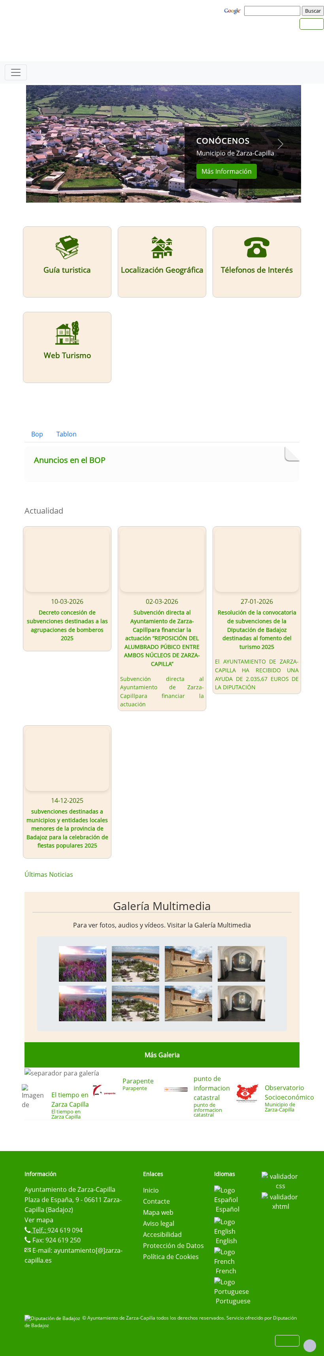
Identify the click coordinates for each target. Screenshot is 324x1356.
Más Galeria (162, 1055)
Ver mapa (38, 1220)
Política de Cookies (171, 1256)
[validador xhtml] (281, 1201)
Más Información (227, 171)
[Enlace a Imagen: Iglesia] (188, 963)
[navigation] (273, 11)
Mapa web (158, 1212)
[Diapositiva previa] (46, 144)
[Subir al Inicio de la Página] (309, 1345)
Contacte (156, 1201)
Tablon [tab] (67, 434)
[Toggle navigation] (16, 72)
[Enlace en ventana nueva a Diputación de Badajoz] (53, 1317)
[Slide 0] (164, 191)
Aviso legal (158, 1223)
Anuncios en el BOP (69, 460)
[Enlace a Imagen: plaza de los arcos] (135, 963)
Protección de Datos (173, 1245)
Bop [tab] (37, 434)
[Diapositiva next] (280, 144)
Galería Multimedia (162, 905)
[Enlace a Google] (233, 10)
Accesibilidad (162, 1234)
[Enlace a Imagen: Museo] (241, 963)
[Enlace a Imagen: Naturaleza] (82, 963)
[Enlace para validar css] (281, 1180)
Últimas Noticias (48, 874)
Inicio (151, 1190)
